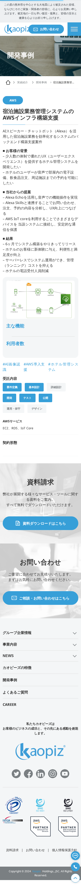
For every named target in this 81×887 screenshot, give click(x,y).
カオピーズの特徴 (17, 667)
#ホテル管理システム (63, 367)
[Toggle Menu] (74, 29)
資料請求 (12, 850)
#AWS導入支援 (34, 367)
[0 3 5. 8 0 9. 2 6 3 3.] (75, 866)
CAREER (9, 704)
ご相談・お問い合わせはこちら (44, 598)
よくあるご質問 (15, 692)
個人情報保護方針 (64, 850)
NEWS (8, 656)
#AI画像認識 (11, 367)
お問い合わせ (49, 29)
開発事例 (10, 679)
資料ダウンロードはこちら (44, 523)
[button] (40, 633)
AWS (12, 100)
